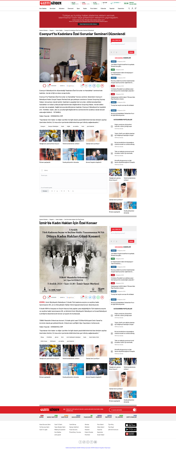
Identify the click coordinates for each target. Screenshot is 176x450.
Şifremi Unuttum (113, 429)
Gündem (61, 8)
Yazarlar (111, 8)
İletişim (74, 447)
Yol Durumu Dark (44, 427)
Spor (78, 8)
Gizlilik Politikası (81, 447)
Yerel (82, 126)
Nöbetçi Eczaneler (59, 429)
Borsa (41, 416)
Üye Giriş (110, 424)
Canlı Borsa (72, 424)
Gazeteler (121, 8)
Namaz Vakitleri (52, 416)
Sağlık (68, 126)
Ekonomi (70, 8)
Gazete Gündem (43, 30)
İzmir (62, 337)
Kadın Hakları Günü (94, 337)
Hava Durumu (76, 416)
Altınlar (87, 424)
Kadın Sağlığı (59, 30)
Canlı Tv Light (43, 429)
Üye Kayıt (111, 427)
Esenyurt (43, 126)
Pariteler (108, 416)
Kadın (85, 8)
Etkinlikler (49, 337)
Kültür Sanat (44, 341)
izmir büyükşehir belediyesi (73, 337)
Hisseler (99, 416)
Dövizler (87, 427)
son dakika (76, 126)
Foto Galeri (93, 8)
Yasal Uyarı (107, 447)
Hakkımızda (69, 447)
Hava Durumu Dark (45, 424)
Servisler (53, 8)
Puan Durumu (88, 416)
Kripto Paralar (131, 416)
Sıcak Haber (100, 435)
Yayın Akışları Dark (59, 427)
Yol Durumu (119, 416)
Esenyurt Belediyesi (53, 126)
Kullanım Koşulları (99, 447)
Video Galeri (100, 427)
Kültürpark (53, 341)
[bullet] (64, 191)
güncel (56, 337)
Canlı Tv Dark (58, 424)
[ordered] (61, 191)
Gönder (45, 191)
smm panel (57, 435)
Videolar (103, 8)
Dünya (42, 337)
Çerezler (88, 447)
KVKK (92, 447)
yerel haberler (90, 126)
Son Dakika (42, 8)
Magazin (52, 30)
